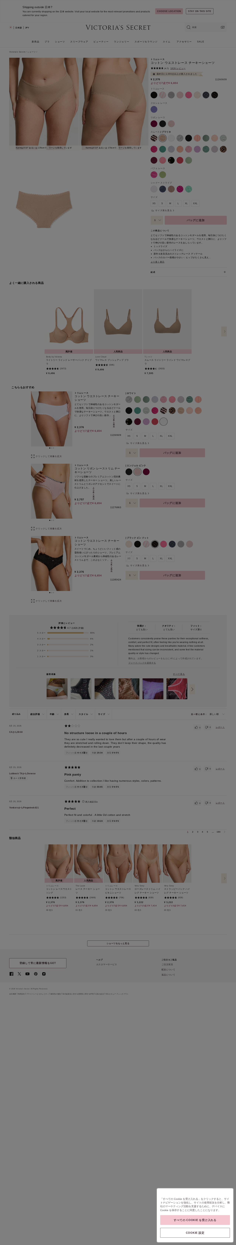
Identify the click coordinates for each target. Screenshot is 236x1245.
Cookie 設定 (195, 1232)
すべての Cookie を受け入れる (195, 1220)
